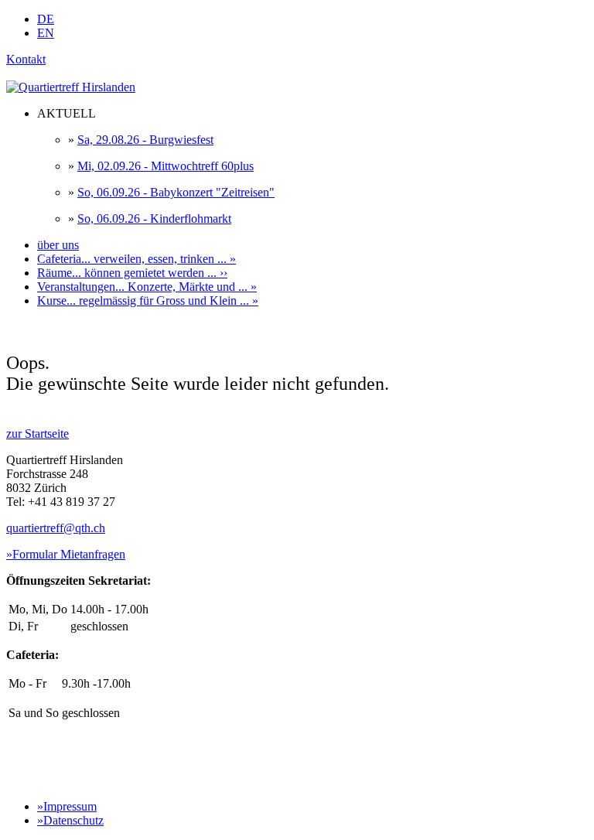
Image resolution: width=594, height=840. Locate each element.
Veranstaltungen (147, 286)
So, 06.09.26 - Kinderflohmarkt (154, 218)
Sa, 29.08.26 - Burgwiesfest (145, 139)
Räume (132, 272)
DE (45, 19)
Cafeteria (136, 258)
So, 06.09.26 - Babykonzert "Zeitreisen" (176, 192)
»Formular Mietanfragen (65, 554)
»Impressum (67, 806)
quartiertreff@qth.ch (55, 527)
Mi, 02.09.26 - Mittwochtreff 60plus (165, 165)
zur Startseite (37, 433)
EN (45, 32)
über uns (58, 244)
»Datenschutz (70, 820)
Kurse (147, 300)
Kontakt (26, 59)
